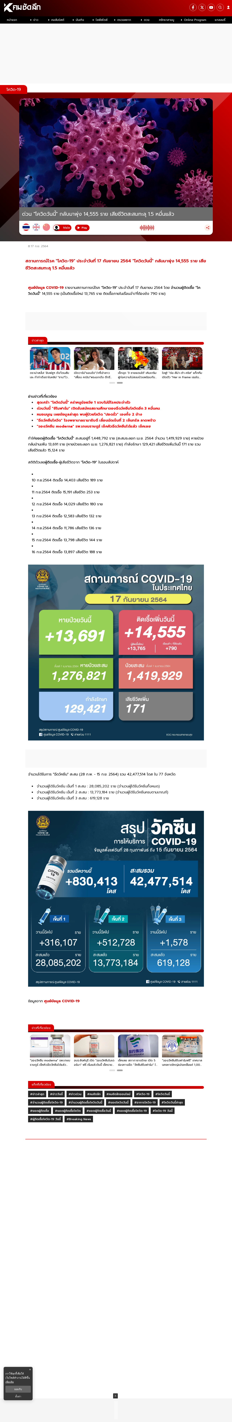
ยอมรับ (18, 1389)
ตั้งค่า (18, 1396)
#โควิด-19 (143, 1094)
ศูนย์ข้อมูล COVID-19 (46, 287)
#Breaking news (79, 1119)
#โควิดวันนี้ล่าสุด (172, 1102)
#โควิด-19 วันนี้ (163, 1111)
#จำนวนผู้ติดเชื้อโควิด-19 (46, 1102)
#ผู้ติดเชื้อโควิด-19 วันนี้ (45, 1119)
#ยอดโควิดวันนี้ (118, 1102)
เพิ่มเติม (9, 1382)
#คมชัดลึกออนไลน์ (118, 1094)
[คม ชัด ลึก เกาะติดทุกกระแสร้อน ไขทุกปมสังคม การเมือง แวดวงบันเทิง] (116, 8)
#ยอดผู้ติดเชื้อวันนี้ (98, 1111)
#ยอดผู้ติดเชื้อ (39, 1111)
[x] (202, 7)
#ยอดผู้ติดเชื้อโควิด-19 (132, 1111)
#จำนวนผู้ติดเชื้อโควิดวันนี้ (85, 1102)
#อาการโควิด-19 (145, 1102)
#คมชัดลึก (94, 1094)
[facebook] (193, 7)
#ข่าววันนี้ (56, 1094)
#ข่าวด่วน (75, 1094)
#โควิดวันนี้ (162, 1094)
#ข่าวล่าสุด (37, 1094)
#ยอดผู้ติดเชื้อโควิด (68, 1111)
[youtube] (211, 7)
